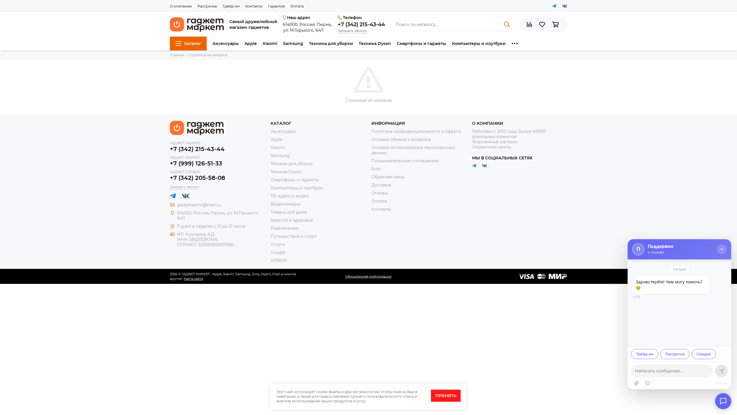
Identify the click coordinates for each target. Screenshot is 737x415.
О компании (181, 6)
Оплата (297, 6)
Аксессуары (225, 43)
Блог (376, 168)
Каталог (192, 43)
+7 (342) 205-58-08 (197, 177)
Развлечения (284, 228)
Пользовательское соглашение (404, 160)
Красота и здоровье (292, 220)
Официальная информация (368, 276)
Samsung (293, 43)
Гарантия (276, 6)
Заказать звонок (352, 31)
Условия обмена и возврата (401, 139)
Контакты (253, 6)
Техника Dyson (375, 43)
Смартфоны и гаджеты (421, 43)
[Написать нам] (723, 401)
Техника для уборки (331, 43)
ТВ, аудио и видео (290, 196)
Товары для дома (289, 212)
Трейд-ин (231, 6)
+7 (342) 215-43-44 (361, 24)
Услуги (278, 244)
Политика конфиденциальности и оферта (416, 131)
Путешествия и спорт (294, 236)
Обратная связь (387, 177)
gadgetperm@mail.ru (199, 204)
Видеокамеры (286, 204)
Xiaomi (270, 43)
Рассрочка (207, 6)
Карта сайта (193, 279)
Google (278, 252)
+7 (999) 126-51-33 (196, 163)
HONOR (279, 260)
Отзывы (379, 193)
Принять (445, 395)
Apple (250, 43)
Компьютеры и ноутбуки (479, 43)
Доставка (381, 185)
